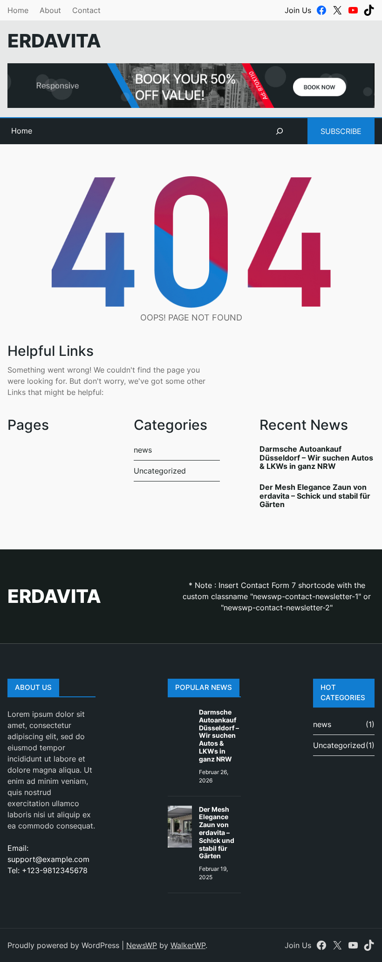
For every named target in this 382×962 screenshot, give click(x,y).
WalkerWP (188, 945)
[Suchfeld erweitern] (279, 131)
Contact (86, 10)
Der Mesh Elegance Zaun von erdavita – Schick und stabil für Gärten (314, 496)
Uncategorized (160, 470)
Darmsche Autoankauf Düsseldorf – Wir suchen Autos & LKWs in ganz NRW (316, 458)
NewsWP (141, 945)
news (143, 449)
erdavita (54, 40)
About (50, 10)
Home (17, 10)
